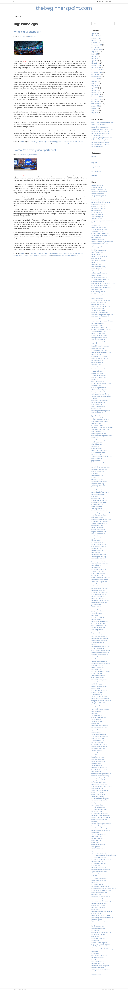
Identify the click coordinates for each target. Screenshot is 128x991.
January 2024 (95, 68)
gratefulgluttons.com (98, 486)
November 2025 (96, 45)
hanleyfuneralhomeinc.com (100, 392)
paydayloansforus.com (98, 227)
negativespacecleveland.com (100, 646)
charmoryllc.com (96, 507)
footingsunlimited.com (98, 803)
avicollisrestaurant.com (98, 686)
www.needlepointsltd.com (99, 813)
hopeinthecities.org (97, 484)
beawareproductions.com (99, 580)
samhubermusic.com (98, 972)
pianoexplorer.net (97, 861)
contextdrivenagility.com (99, 582)
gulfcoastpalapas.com (98, 734)
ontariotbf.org (96, 237)
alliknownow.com (97, 517)
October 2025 (95, 47)
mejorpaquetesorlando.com (100, 394)
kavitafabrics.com (97, 665)
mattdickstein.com (97, 755)
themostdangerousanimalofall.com (102, 513)
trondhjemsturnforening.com (101, 890)
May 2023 (94, 86)
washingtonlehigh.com (98, 834)
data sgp (18, 16)
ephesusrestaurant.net (98, 872)
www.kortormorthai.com (99, 792)
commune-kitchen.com (98, 546)
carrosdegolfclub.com (98, 319)
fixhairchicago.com (97, 705)
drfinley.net (95, 936)
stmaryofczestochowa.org (99, 588)
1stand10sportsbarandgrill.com (101, 396)
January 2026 (95, 40)
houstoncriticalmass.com (99, 511)
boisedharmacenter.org (99, 469)
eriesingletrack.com (97, 381)
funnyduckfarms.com (98, 928)
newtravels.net (96, 225)
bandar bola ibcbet (42, 141)
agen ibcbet (33, 141)
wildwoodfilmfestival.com (99, 285)
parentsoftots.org (97, 742)
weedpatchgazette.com (98, 377)
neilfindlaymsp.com (97, 684)
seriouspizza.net (96, 715)
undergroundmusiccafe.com (100, 970)
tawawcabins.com (97, 361)
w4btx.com (94, 398)
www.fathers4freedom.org (100, 776)
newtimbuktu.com (97, 214)
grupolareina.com (97, 298)
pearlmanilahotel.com (98, 260)
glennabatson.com (97, 527)
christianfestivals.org (98, 623)
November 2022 (96, 99)
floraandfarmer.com (97, 323)
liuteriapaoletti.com (97, 648)
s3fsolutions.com (96, 325)
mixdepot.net (95, 847)
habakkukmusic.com (98, 761)
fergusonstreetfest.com (99, 903)
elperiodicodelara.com (98, 189)
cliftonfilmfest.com (97, 344)
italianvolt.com (96, 367)
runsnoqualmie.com (97, 805)
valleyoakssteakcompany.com (101, 701)
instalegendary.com (97, 240)
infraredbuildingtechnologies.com (102, 315)
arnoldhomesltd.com (98, 340)
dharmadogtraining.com (99, 955)
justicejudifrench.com (98, 590)
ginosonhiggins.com (98, 632)
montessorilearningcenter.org (101, 901)
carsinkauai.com (96, 913)
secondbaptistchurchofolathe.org (102, 949)
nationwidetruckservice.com (100, 671)
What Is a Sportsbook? (27, 31)
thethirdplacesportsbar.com (100, 870)
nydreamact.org (96, 246)
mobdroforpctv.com (97, 488)
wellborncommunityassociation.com (103, 283)
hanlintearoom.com (97, 926)
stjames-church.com (97, 571)
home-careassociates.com (99, 463)
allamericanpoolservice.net (100, 429)
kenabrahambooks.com (99, 544)
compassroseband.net (98, 717)
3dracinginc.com (96, 509)
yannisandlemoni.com (98, 375)
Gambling (21, 141)
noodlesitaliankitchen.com (99, 244)
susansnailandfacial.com (99, 769)
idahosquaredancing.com (99, 358)
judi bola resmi (77, 141)
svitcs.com (94, 713)
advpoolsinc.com (96, 694)
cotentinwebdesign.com (99, 302)
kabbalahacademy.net (98, 402)
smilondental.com (97, 404)
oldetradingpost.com (98, 304)
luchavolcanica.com (97, 667)
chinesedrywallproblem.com (100, 653)
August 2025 (95, 52)
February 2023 (96, 92)
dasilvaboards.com (97, 525)
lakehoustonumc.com (98, 759)
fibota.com (94, 882)
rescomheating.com (97, 961)
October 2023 (95, 74)
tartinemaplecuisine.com (99, 603)
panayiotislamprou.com (99, 277)
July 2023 (94, 81)
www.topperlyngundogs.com (100, 778)
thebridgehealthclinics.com (100, 736)
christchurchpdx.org (97, 542)
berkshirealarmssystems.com (100, 369)
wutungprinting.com (98, 634)
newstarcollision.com (98, 406)
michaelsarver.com (97, 413)
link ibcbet (25, 143)
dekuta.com (95, 842)
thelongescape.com (97, 617)
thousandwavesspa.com (99, 680)
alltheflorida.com (96, 909)
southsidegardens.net (98, 863)
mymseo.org (95, 951)
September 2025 (96, 49)
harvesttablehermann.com (100, 317)
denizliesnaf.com (96, 707)
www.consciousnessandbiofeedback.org (104, 855)
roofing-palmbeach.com (99, 336)
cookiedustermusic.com (99, 661)
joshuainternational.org (99, 767)
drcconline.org (96, 688)
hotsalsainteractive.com (99, 200)
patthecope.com (96, 711)
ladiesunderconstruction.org (100, 306)
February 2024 (96, 65)
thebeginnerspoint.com (64, 8)
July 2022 (94, 108)
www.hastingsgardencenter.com (101, 859)
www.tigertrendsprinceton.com (101, 774)
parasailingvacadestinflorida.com (102, 918)
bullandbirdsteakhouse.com (100, 815)
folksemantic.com (97, 363)
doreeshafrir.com (97, 575)
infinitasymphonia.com (98, 555)
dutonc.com (95, 615)
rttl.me (93, 959)
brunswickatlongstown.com (100, 600)
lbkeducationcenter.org (99, 450)
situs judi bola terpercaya (72, 143)
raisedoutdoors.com (97, 348)
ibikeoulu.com (95, 584)
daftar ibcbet (51, 141)
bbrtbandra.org (96, 254)
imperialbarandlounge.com (100, 346)
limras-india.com (96, 187)
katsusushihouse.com (98, 559)
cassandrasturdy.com (98, 490)
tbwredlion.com (96, 895)
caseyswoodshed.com (98, 703)
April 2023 (94, 88)
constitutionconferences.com (100, 709)
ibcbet (57, 141)
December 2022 (96, 97)
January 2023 (95, 95)
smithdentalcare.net (97, 968)
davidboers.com (96, 751)
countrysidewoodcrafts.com (100, 233)
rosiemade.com (96, 386)
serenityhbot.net (96, 765)
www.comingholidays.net (99, 502)
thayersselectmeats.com (99, 728)
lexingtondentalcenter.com (100, 421)
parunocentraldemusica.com (100, 886)
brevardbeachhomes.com (99, 327)
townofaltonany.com (98, 642)
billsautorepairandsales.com (100, 897)
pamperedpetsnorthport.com (101, 383)
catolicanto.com (96, 448)
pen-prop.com (96, 772)
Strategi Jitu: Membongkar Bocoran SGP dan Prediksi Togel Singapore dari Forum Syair (102, 129)
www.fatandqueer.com (98, 794)
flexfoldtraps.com (97, 788)
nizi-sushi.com (96, 607)
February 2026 (96, 38)
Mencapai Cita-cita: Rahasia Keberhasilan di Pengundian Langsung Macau (100, 144)
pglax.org (94, 644)
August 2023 (95, 79)
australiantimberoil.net (98, 310)
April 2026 (94, 34)
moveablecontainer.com (99, 296)
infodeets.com (96, 198)
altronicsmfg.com (97, 217)
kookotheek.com (96, 275)
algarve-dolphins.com (98, 628)
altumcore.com (96, 719)
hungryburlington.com (98, 598)
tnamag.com (95, 724)
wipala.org (94, 473)
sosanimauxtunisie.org (98, 267)
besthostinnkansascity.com (100, 966)
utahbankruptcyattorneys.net (101, 352)
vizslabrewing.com (97, 371)
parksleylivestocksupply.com (100, 467)
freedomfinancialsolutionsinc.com (102, 786)
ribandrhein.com (96, 444)
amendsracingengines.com (100, 790)
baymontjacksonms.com (99, 640)
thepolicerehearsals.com (99, 515)
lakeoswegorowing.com (99, 943)
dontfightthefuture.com (99, 338)
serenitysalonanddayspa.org (100, 202)
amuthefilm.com (96, 548)
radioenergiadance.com (99, 273)
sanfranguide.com (97, 504)
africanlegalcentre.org (98, 557)
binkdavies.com (96, 540)
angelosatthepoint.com (99, 696)
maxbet (31, 143)
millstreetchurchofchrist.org (100, 916)
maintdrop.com (96, 262)
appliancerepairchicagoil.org (100, 235)
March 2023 (95, 90)
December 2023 (96, 70)
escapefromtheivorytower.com (101, 329)
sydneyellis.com (96, 423)
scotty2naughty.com (98, 573)
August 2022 (95, 106)
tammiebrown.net (97, 613)
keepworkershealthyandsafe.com (102, 242)
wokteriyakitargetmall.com (100, 419)
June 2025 (94, 54)
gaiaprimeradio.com (97, 611)
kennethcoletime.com (98, 596)
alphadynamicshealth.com (99, 922)
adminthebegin (32, 36)
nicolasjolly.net (96, 552)
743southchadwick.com (98, 331)
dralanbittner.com (97, 373)
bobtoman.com (96, 265)
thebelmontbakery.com (99, 229)
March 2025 (95, 56)
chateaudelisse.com (97, 281)
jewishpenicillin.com (97, 431)
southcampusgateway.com (100, 279)
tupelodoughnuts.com (98, 388)
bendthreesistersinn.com (99, 655)
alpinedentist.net (96, 271)
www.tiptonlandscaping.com (100, 828)
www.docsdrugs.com (98, 807)
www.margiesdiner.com (98, 809)
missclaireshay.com (97, 185)
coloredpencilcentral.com (99, 342)
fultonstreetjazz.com (98, 292)
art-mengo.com (96, 609)
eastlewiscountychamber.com (101, 519)
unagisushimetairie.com (99, 248)
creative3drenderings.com (99, 744)
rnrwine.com (95, 941)
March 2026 (95, 36)
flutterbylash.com (97, 924)
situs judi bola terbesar (58, 143)
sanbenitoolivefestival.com (100, 492)
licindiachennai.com (97, 194)
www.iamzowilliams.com (99, 857)
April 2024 (94, 61)
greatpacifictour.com (98, 676)
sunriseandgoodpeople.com (100, 651)
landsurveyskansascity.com (100, 799)
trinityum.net (95, 865)
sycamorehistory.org (98, 851)
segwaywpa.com (96, 732)
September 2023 (96, 77)
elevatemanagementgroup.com (101, 932)
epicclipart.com (96, 258)
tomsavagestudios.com (98, 434)
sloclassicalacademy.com (99, 523)
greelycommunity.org (98, 561)
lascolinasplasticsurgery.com (100, 817)
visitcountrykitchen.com (99, 626)
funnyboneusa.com (97, 659)
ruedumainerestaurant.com (100, 563)
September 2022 (96, 104)
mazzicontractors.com (98, 868)
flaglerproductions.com (98, 532)
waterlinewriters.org (98, 738)
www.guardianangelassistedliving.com (103, 888)
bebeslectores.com (97, 308)
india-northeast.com (98, 333)
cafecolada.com (96, 496)
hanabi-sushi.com (97, 838)
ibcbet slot (69, 141)
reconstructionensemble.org (100, 663)
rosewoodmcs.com (97, 849)
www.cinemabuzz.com (98, 845)
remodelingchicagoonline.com (101, 824)
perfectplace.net (96, 454)
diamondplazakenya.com (99, 893)
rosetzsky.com (96, 565)
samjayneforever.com (98, 905)
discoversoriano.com (98, 498)
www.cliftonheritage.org (99, 820)
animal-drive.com (96, 721)
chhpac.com (95, 953)
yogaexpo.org (95, 461)
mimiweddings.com (97, 963)
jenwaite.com (95, 930)
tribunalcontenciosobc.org (100, 521)
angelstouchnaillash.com (99, 400)
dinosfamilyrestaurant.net (99, 313)
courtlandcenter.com (98, 682)
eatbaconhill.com (96, 219)
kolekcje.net (95, 446)
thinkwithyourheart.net (99, 350)
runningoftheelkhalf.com (99, 780)
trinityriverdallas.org (98, 452)
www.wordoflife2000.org (99, 356)
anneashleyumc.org (97, 797)
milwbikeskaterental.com (99, 638)
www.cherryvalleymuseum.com (101, 300)
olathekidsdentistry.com (99, 390)
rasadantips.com (96, 212)
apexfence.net (96, 974)
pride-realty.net (96, 920)
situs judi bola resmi (45, 143)
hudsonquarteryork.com (99, 880)
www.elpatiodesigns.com (99, 878)
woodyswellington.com (98, 874)
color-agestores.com (98, 471)
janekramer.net (96, 605)
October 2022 (95, 101)
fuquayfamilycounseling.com (100, 945)
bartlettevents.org (97, 294)
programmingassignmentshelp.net (102, 221)
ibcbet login (62, 141)
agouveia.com (95, 947)
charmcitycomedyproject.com (100, 578)
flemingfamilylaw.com (98, 938)
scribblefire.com (96, 459)
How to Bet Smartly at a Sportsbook (34, 150)
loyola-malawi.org (97, 475)
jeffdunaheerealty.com (98, 782)
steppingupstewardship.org (100, 830)
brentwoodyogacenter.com (100, 826)
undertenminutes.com (98, 208)
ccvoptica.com (95, 832)
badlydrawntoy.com (97, 757)
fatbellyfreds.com (97, 876)
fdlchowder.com (96, 811)
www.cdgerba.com (97, 884)
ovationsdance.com (97, 442)
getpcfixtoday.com (97, 252)
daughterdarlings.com (98, 196)
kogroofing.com (96, 269)
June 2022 (94, 110)
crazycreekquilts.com (98, 538)
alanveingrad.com (97, 630)
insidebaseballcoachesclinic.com (101, 911)
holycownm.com (96, 669)
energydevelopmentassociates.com (102, 321)
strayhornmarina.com (98, 530)
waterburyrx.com (96, 692)
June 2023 (94, 83)
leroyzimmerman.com (98, 934)
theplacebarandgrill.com (99, 690)
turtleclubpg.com (96, 673)
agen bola (94, 175)
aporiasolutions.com (98, 730)
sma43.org (94, 822)
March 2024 (95, 63)
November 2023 (96, 72)
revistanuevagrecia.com (99, 569)
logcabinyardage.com (98, 749)
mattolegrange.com (97, 619)
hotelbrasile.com (96, 290)
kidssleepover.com (97, 223)
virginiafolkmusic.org (98, 440)
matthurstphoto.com (98, 907)
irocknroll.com (96, 354)
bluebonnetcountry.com (99, 256)
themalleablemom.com (98, 594)
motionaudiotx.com (97, 957)
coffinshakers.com (97, 586)
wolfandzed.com (96, 840)
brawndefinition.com (98, 534)
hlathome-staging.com (98, 417)
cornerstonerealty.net (98, 853)
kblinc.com (94, 379)
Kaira (25, 989)
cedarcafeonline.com (98, 204)
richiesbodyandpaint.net (99, 192)
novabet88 (37, 143)
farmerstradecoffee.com (99, 747)
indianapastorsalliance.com (100, 699)
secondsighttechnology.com (100, 411)
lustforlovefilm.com (97, 550)
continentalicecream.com (99, 536)
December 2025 (96, 43)
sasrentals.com (96, 409)
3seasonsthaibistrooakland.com (101, 457)
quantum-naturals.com (98, 899)
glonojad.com (95, 567)
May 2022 (94, 113)
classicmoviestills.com (98, 494)
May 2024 (94, 58)
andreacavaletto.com (98, 465)
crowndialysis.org (97, 425)
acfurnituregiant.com (98, 206)
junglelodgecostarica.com (99, 621)
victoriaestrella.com (97, 678)
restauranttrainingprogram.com (102, 427)
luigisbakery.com (96, 836)
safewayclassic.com (97, 231)
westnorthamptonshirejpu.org (101, 288)
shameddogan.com (97, 740)
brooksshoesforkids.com (99, 726)
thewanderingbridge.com (99, 592)
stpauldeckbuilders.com (99, 801)
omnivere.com (96, 210)
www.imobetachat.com (98, 753)
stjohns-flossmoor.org (98, 657)
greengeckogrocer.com (99, 415)
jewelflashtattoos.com (98, 250)
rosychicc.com (95, 477)
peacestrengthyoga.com (99, 784)
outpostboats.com (97, 479)
